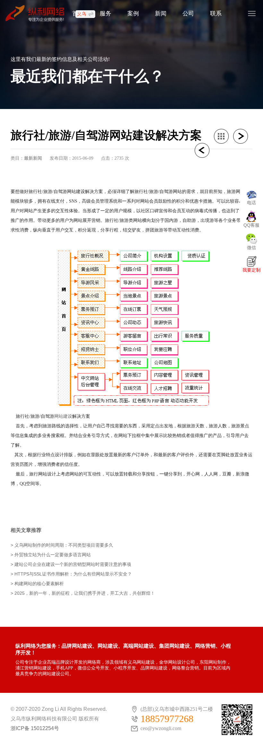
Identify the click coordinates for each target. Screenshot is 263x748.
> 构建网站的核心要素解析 (37, 583)
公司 (188, 13)
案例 (133, 13)
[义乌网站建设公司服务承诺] (242, 136)
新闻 (160, 13)
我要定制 (251, 270)
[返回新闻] (223, 136)
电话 (251, 202)
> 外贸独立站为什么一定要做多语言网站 (51, 554)
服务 (105, 13)
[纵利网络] (38, 13)
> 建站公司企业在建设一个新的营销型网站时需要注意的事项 (71, 564)
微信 (251, 247)
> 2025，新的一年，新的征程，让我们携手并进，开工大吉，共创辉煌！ (83, 593)
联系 (216, 13)
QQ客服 (251, 225)
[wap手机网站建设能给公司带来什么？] (204, 150)
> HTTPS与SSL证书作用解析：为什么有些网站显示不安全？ (71, 573)
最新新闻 (33, 158)
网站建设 (63, 416)
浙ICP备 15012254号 (35, 728)
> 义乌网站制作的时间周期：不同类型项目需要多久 (62, 545)
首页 (78, 13)
